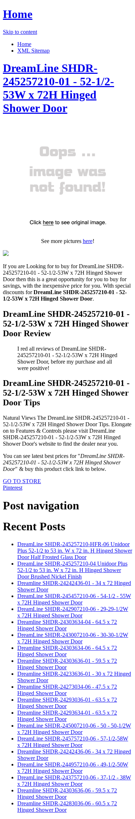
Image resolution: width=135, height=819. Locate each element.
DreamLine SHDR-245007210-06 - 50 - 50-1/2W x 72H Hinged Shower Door (74, 729)
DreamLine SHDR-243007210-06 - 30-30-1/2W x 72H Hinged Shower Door (72, 638)
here (88, 241)
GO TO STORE (22, 481)
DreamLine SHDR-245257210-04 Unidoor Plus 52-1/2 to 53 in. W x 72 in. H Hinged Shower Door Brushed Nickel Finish (72, 570)
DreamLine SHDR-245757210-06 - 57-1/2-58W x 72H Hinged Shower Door (72, 741)
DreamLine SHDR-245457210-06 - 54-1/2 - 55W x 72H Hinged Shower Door (74, 599)
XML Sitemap (33, 51)
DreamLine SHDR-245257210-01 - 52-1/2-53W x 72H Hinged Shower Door (58, 88)
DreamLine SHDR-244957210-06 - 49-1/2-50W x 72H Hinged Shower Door (72, 767)
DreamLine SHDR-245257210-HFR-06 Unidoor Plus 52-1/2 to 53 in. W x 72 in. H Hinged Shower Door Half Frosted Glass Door (74, 550)
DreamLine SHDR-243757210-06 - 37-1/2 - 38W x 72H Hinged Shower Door (74, 780)
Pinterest (12, 488)
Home (17, 14)
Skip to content (20, 32)
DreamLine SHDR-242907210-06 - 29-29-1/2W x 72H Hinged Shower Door (72, 612)
